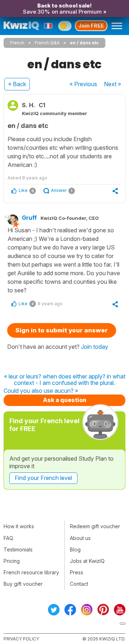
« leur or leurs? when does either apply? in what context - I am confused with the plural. (64, 379)
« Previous (83, 84)
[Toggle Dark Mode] (64, 26)
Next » (112, 84)
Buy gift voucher (23, 584)
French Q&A (47, 42)
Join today (94, 346)
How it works (19, 526)
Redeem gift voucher (95, 526)
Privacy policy (21, 638)
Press (76, 572)
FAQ (8, 538)
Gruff (29, 217)
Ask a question (64, 399)
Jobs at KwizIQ (87, 561)
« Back (17, 84)
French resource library (31, 572)
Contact (79, 584)
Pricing (12, 561)
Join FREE (91, 26)
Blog (75, 549)
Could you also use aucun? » (41, 391)
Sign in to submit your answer (61, 330)
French (17, 42)
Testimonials (18, 549)
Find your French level (43, 477)
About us (80, 538)
